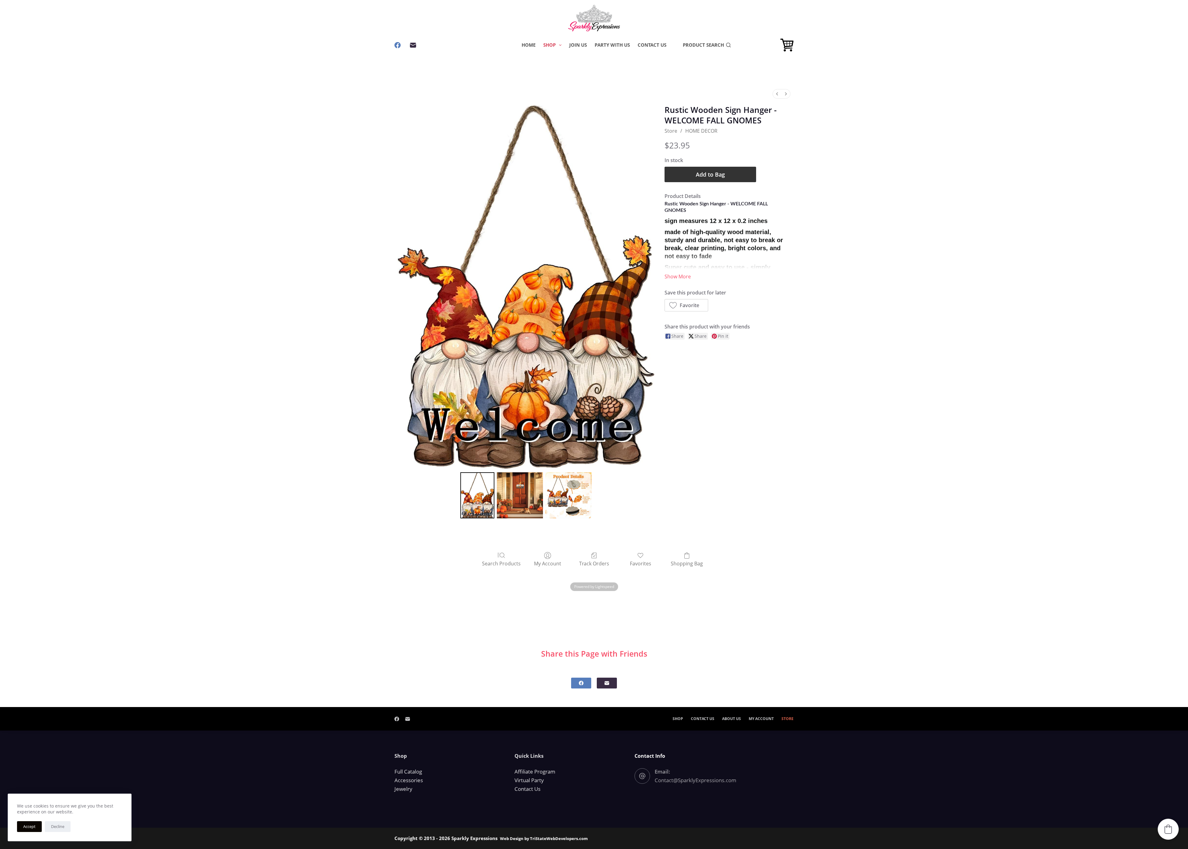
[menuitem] (777, 93)
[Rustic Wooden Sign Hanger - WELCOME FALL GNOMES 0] (477, 495)
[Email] (413, 45)
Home (529, 45)
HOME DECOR (701, 130)
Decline (57, 826)
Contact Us (652, 45)
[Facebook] (397, 45)
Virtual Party (529, 780)
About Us (731, 718)
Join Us (578, 45)
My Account (547, 563)
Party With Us (612, 45)
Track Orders (594, 563)
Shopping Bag (687, 563)
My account (761, 718)
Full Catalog (408, 771)
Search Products (501, 563)
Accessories (408, 780)
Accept (29, 826)
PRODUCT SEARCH (703, 45)
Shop (549, 45)
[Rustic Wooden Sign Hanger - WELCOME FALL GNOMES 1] (520, 495)
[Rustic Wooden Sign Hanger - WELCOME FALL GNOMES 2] (568, 495)
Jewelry (403, 788)
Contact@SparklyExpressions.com (695, 780)
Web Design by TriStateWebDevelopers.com (544, 838)
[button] (686, 305)
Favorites (640, 563)
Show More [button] (678, 276)
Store (671, 130)
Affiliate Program (534, 771)
